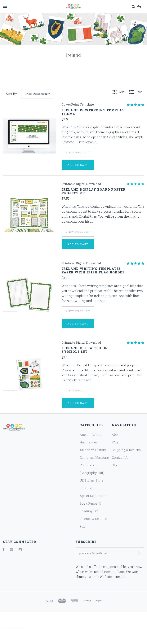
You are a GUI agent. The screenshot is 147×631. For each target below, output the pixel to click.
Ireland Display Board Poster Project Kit (94, 191)
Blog (115, 465)
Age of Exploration (94, 496)
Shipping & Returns (126, 450)
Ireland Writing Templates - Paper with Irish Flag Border (93, 270)
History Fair (88, 442)
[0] (139, 6)
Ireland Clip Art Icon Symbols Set (85, 350)
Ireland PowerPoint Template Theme (94, 112)
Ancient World (91, 435)
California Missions (94, 457)
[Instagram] (20, 550)
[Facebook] (3, 550)
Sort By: (11, 94)
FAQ (115, 442)
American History (93, 450)
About (116, 435)
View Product (77, 152)
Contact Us (120, 457)
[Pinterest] (11, 550)
